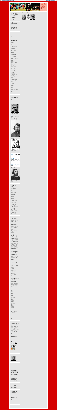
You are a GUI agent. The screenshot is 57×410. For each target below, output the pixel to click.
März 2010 (12, 294)
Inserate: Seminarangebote (15, 58)
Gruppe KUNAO (13, 55)
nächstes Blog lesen (52, 0)
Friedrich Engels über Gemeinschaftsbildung (14, 119)
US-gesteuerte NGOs (14, 331)
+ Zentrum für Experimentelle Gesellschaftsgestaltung (15, 201)
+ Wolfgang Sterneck (13, 212)
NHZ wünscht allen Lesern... (14, 244)
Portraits (12, 0)
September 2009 (13, 297)
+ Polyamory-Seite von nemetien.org (14, 191)
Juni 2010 (12, 292)
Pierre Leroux (13, 73)
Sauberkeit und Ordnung (14, 78)
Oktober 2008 (12, 302)
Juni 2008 (12, 305)
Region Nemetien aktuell (14, 76)
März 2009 (12, 300)
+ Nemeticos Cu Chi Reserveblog (13, 196)
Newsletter (12, 72)
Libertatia (12, 67)
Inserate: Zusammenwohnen (13, 60)
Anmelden (47, 0)
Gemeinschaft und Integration (13, 52)
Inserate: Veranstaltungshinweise (14, 59)
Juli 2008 (12, 304)
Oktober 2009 (12, 296)
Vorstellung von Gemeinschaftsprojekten (14, 86)
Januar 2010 (12, 295)
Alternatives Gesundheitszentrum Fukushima (13, 313)
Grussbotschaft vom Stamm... (15, 240)
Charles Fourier (13, 45)
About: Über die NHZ (14, 42)
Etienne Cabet (13, 48)
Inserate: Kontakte (13, 57)
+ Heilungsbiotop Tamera (14, 200)
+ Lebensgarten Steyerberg (14, 203)
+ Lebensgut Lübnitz (13, 204)
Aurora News (13, 314)
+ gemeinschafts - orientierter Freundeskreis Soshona (15, 207)
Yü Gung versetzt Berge (14, 89)
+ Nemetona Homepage (14, 210)
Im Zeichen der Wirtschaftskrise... (13, 273)
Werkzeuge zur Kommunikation (13, 88)
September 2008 (13, 303)
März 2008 (12, 306)
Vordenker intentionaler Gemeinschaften (14, 85)
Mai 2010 (12, 293)
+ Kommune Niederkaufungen (15, 205)
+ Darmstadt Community (14, 209)
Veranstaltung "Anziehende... (14, 264)
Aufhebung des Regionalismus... (13, 277)
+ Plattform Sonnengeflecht (14, 206)
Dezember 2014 (13, 291)
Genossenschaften (13, 54)
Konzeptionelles (13, 65)
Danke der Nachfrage (14, 322)
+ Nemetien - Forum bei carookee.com (14, 198)
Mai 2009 (12, 299)
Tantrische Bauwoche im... (14, 284)
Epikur (12, 47)
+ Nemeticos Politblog (14, 195)
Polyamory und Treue (14, 74)
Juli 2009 (12, 298)
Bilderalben (9, 0)
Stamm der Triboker (14, 79)
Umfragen (12, 83)
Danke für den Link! (13, 328)
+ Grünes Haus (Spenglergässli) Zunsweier (14, 208)
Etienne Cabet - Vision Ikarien (15, 116)
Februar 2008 (12, 307)
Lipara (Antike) (13, 68)
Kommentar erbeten (14, 62)
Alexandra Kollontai (13, 43)
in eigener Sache (13, 56)
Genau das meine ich (13, 335)
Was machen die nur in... (14, 227)
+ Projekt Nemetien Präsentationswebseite (14, 189)
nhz (6, 0)
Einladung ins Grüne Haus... (14, 237)
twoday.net (3, 0)
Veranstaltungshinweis (14, 84)
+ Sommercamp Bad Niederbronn (13, 192)
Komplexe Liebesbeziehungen (13, 64)
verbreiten (12, 325)
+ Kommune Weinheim (14, 213)
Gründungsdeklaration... (14, 257)
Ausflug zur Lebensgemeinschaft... (14, 268)
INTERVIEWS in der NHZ (14, 61)
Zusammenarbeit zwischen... (15, 280)
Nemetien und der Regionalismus (13, 70)
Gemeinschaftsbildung (14, 53)
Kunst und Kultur (13, 66)
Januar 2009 (12, 301)
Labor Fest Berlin (14, 316)
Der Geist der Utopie (14, 46)
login (11, 24)
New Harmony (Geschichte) (15, 71)
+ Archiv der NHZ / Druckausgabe (13, 194)
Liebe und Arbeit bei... (13, 223)
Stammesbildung (13, 80)
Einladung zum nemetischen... (15, 230)
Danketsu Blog (14, 315)
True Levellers (13, 82)
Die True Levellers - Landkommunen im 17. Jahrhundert (14, 151)
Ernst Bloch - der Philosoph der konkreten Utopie (14, 114)
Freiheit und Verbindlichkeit (14, 49)
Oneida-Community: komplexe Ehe (13, 167)
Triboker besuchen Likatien (14, 247)
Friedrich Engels (13, 50)
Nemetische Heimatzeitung (14, 14)
